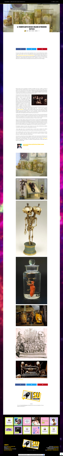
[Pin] (42, 49)
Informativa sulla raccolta (23, 454)
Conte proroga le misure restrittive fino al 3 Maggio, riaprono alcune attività (33, 145)
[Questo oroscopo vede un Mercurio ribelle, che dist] (9, 421)
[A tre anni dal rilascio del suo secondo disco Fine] (54, 421)
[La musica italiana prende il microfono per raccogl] (27, 421)
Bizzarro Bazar (20, 379)
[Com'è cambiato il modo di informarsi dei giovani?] (9, 430)
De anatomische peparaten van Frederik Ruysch (25, 55)
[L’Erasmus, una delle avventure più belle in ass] (45, 421)
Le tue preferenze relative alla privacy (35, 454)
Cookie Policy (10, 450)
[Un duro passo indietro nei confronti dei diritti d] (18, 421)
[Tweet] (32, 49)
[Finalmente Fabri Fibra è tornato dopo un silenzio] (18, 430)
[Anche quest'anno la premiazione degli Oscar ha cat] (36, 430)
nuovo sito (45, 138)
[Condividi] (21, 49)
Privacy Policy (6, 450)
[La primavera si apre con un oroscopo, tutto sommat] (27, 430)
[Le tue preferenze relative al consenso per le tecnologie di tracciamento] (61, 454)
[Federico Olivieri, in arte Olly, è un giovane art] (36, 421)
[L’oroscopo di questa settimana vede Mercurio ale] (54, 430)
